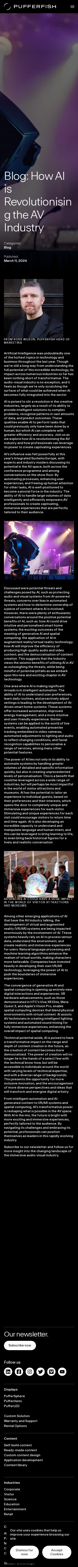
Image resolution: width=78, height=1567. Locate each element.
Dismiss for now (24, 1552)
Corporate (12, 1489)
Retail (8, 1514)
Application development (23, 1460)
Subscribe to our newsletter (25, 1147)
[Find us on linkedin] (8, 1371)
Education (12, 1504)
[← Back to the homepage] (30, 6)
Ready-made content (20, 1450)
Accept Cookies (56, 1552)
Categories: (12, 243)
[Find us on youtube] (62, 1371)
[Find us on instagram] (29, 1371)
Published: (11, 256)
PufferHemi (13, 1401)
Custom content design (22, 1455)
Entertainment (15, 1509)
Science (10, 1499)
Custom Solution (17, 1416)
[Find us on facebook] (18, 1371)
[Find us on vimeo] (51, 1371)
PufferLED (12, 1406)
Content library (15, 1465)
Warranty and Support (20, 1421)
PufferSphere (14, 1396)
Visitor (9, 1494)
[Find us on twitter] (40, 1371)
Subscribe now (20, 1345)
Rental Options (15, 1426)
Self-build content (18, 1445)
